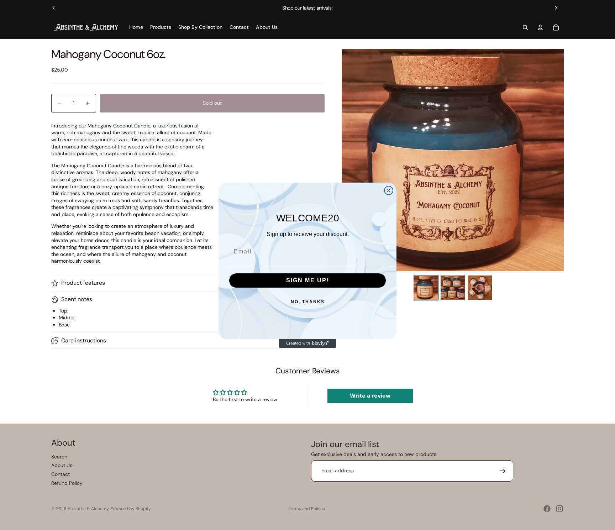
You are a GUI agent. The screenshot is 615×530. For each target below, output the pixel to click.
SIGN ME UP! (307, 280)
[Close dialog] (388, 190)
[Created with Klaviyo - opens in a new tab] (307, 343)
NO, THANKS (308, 301)
